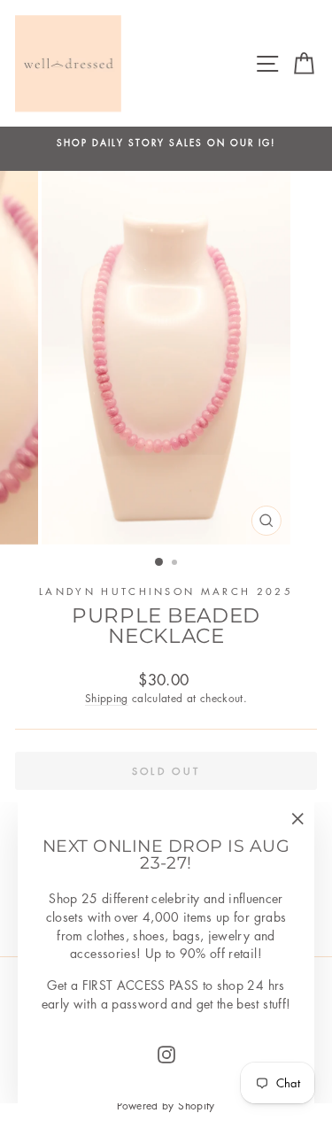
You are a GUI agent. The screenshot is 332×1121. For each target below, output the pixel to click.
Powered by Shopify (165, 1105)
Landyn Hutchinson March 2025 (166, 591)
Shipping (106, 698)
